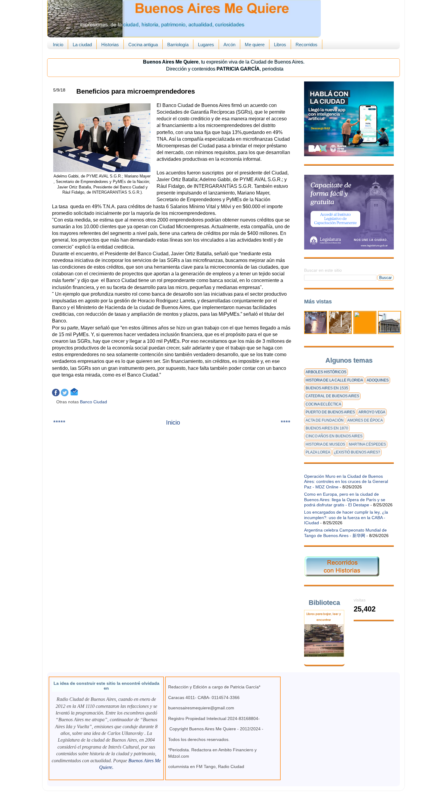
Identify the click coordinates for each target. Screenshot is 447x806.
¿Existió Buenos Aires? (357, 452)
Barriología (178, 44)
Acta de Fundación (325, 420)
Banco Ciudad (94, 401)
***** (59, 422)
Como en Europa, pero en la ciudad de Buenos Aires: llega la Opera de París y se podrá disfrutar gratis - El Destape (344, 499)
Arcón (229, 44)
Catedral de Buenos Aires (332, 396)
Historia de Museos (325, 444)
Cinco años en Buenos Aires (334, 436)
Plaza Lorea (318, 452)
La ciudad (82, 44)
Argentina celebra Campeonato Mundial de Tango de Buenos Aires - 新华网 (345, 533)
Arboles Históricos (326, 372)
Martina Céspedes (367, 444)
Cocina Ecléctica (323, 404)
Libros (280, 44)
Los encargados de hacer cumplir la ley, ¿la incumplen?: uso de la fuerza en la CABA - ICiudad (346, 517)
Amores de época (365, 420)
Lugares (206, 44)
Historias (110, 44)
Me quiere (255, 44)
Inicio (58, 44)
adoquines (378, 380)
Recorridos (306, 44)
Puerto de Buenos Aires (330, 412)
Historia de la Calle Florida (334, 380)
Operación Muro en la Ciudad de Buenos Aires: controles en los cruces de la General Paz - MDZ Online (346, 481)
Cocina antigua (143, 44)
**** (285, 422)
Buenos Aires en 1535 (327, 388)
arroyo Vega (372, 412)
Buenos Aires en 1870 (327, 428)
